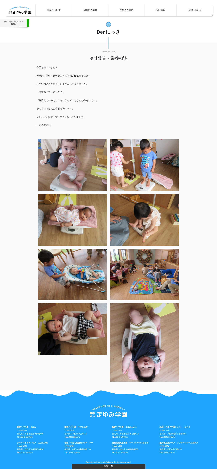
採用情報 (160, 10)
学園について (54, 10)
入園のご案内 (90, 10)
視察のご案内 (126, 10)
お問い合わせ (194, 10)
